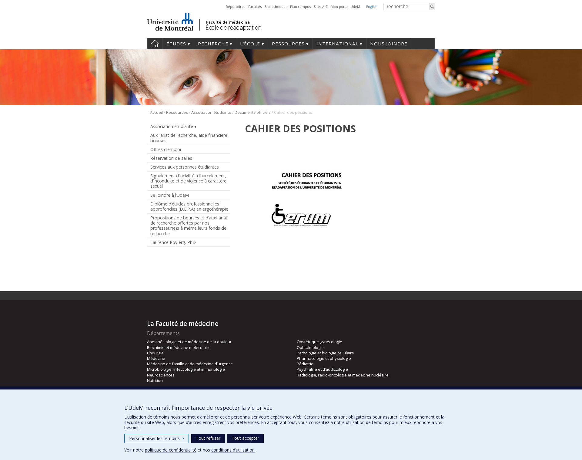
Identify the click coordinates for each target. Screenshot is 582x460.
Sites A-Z (321, 6)
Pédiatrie (305, 363)
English (371, 6)
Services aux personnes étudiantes (184, 167)
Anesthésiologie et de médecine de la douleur (189, 341)
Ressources (288, 44)
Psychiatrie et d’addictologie (322, 369)
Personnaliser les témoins (156, 438)
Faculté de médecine (228, 22)
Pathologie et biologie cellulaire (325, 353)
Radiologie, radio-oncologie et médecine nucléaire (343, 375)
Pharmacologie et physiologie (324, 358)
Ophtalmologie (310, 347)
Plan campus (300, 6)
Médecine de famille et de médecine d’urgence (190, 363)
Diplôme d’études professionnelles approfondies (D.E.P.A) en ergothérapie (189, 206)
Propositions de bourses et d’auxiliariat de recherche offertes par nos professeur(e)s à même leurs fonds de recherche (188, 225)
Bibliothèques (276, 6)
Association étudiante (211, 112)
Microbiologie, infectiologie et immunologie (186, 369)
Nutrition (155, 380)
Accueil (155, 43)
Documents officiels (253, 112)
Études (176, 44)
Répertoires (235, 6)
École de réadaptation (234, 27)
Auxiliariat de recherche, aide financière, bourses (189, 137)
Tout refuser (208, 438)
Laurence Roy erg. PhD (173, 242)
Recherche (213, 44)
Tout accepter (245, 438)
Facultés (255, 6)
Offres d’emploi (165, 149)
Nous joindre (388, 44)
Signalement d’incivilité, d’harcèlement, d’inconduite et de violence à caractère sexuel (188, 181)
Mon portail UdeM (345, 6)
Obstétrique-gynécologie (319, 341)
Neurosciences (161, 375)
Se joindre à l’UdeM (169, 195)
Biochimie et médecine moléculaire (179, 347)
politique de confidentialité (170, 450)
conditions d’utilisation (233, 450)
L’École (250, 44)
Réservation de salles (171, 158)
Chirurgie (155, 353)
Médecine (156, 358)
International (337, 44)
